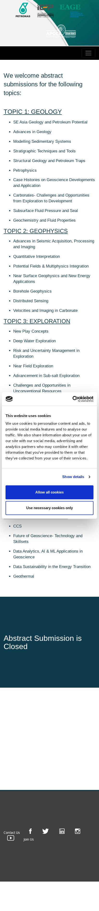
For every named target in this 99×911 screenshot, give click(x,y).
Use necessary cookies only (49, 508)
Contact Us (12, 833)
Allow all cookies (49, 492)
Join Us (29, 839)
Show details (73, 477)
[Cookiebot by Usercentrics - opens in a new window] (72, 399)
